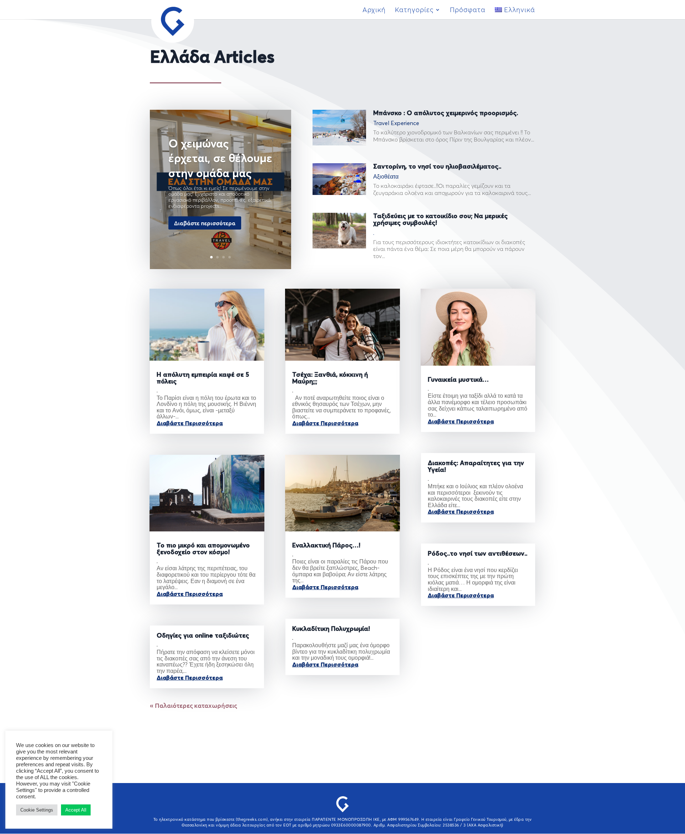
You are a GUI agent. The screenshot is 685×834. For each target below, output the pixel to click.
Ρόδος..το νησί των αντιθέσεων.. (477, 554)
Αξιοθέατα (386, 177)
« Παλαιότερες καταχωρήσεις (193, 705)
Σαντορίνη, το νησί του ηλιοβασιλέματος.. (437, 167)
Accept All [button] (75, 810)
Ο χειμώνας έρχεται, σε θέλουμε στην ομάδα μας (220, 159)
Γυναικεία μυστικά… (458, 380)
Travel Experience (396, 123)
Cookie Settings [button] (36, 810)
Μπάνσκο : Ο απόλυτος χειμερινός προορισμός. (445, 113)
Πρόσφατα (468, 10)
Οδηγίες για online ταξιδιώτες (203, 636)
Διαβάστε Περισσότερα (190, 423)
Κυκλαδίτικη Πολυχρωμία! (331, 629)
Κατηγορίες (414, 10)
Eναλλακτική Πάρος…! (326, 545)
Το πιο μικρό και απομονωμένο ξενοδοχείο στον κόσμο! (203, 549)
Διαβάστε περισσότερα (204, 223)
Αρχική (374, 10)
